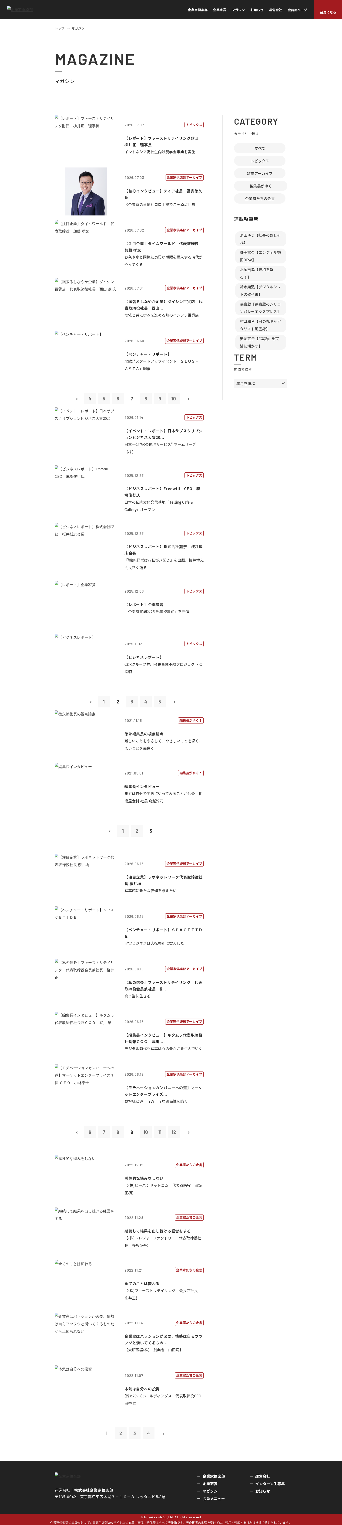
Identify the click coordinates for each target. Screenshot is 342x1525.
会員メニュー (214, 1498)
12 (174, 1132)
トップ (59, 28)
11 (159, 1132)
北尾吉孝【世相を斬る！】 (256, 273)
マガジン (238, 9)
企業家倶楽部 (198, 9)
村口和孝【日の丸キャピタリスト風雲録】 (260, 324)
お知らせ (256, 9)
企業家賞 (219, 9)
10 (173, 398)
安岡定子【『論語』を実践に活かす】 (259, 342)
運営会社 (275, 9)
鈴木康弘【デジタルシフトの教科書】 (260, 290)
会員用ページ (297, 9)
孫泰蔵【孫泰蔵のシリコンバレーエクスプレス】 (260, 307)
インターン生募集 (270, 1483)
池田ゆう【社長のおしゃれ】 (260, 238)
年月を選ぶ (245, 383)
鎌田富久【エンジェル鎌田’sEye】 (260, 256)
